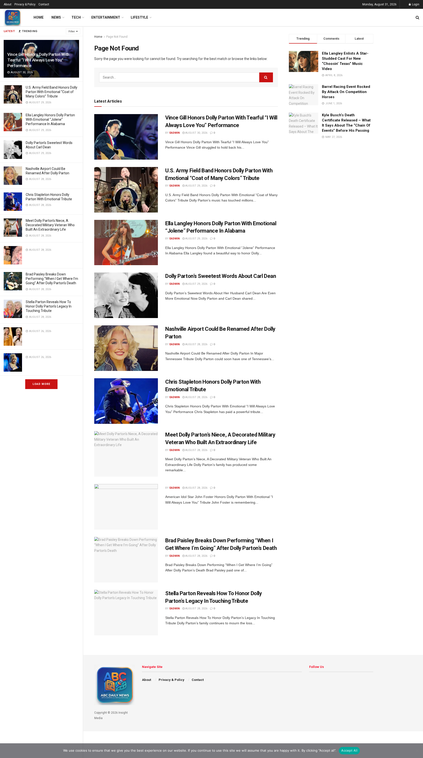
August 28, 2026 (196, 344)
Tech (76, 17)
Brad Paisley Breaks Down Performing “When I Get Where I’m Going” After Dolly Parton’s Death (52, 278)
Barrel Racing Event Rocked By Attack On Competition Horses (346, 91)
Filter (72, 31)
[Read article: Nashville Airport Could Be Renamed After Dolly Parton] (126, 348)
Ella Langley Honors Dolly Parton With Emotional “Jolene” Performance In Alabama (50, 119)
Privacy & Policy (24, 4)
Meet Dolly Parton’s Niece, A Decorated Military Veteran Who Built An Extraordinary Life (50, 225)
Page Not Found (117, 36)
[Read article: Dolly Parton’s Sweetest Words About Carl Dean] (126, 295)
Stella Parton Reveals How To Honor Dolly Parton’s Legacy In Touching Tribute (48, 306)
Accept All (349, 750)
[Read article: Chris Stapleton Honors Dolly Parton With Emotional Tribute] (126, 401)
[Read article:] (126, 507)
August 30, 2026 (196, 132)
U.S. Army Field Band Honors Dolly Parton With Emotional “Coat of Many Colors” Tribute (51, 91)
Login (415, 4)
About (8, 4)
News (56, 17)
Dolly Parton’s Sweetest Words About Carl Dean (220, 276)
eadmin (174, 132)
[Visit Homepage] (12, 17)
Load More (41, 384)
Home (39, 17)
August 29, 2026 (196, 185)
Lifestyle (139, 17)
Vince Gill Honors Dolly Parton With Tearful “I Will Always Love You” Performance (38, 60)
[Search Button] (417, 17)
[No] (416, 750)
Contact (43, 4)
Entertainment (105, 17)
